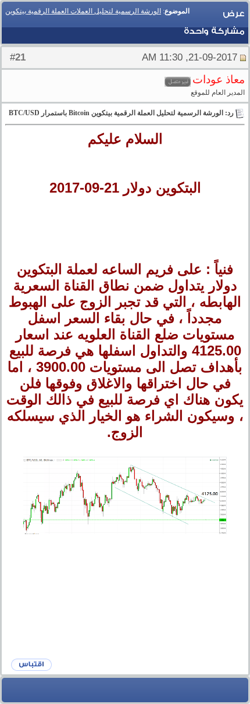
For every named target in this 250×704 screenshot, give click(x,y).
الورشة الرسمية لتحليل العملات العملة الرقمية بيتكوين (83, 11)
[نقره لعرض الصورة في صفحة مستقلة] (125, 495)
